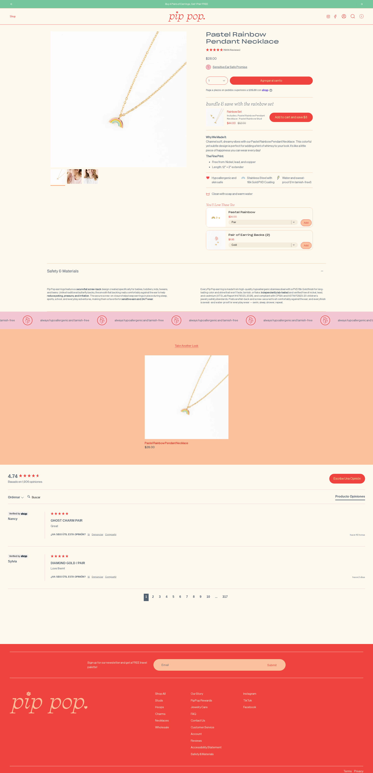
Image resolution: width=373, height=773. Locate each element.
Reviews (196, 740)
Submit (272, 665)
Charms (160, 713)
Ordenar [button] (14, 497)
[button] (259, 50)
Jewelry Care (199, 707)
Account (196, 734)
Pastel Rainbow (241, 212)
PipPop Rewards (201, 700)
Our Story (197, 693)
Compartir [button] (110, 534)
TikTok (247, 700)
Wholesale (162, 727)
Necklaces (162, 720)
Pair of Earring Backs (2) (249, 235)
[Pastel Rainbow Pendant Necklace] (186, 397)
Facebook (249, 707)
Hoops (159, 707)
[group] (28, 476)
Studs (159, 700)
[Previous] (11, 4)
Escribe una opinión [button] (347, 478)
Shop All (160, 693)
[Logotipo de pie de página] (48, 702)
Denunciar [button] (97, 534)
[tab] (350, 497)
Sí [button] (89, 534)
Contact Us (198, 720)
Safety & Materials (62, 271)
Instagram (249, 693)
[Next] (361, 4)
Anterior (50, 99)
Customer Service (202, 727)
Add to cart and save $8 (291, 117)
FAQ (193, 713)
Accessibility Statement (206, 747)
